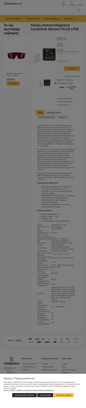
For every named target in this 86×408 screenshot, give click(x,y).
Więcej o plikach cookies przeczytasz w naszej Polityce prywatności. (29, 390)
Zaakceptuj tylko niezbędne (24, 395)
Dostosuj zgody (45, 395)
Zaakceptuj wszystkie (63, 395)
